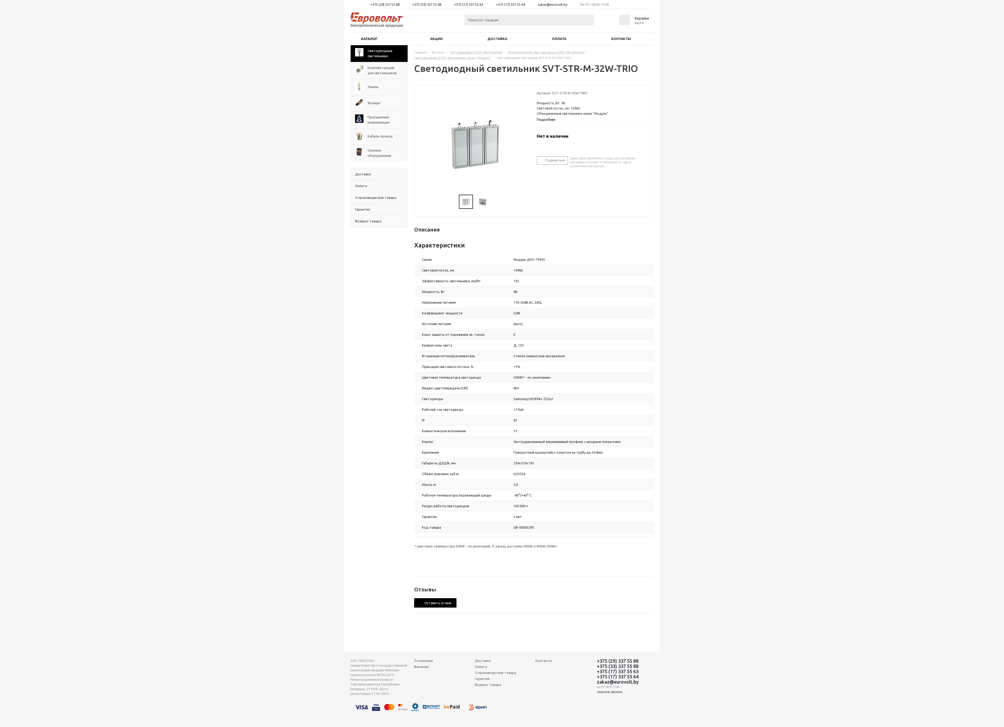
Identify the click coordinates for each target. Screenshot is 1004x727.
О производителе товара (495, 672)
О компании (423, 660)
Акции (436, 39)
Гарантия (482, 678)
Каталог (369, 39)
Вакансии (421, 666)
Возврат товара (488, 684)
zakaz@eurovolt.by (552, 4)
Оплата (559, 39)
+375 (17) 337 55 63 (468, 4)
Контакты (621, 39)
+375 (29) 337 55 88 (385, 4)
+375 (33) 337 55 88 (426, 4)
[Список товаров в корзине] (635, 23)
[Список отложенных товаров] (608, 21)
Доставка (497, 39)
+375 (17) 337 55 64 (510, 4)
